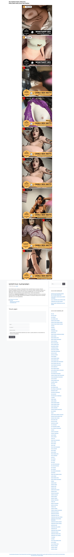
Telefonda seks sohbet (55, 526)
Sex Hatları (53, 458)
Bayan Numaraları (54, 342)
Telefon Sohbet (54, 508)
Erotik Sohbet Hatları (55, 404)
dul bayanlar (53, 394)
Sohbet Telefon (54, 498)
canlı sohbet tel (54, 366)
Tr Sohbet (53, 537)
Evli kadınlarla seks (13, 302)
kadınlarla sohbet (54, 423)
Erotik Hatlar (53, 399)
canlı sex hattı (54, 353)
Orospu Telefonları (54, 433)
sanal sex (53, 438)
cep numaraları (54, 371)
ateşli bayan (53, 332)
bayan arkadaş (54, 341)
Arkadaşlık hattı (54, 330)
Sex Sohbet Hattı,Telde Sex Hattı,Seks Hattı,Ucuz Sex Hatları (19, 2)
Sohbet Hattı (53, 487)
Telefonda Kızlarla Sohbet (56, 523)
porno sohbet (53, 436)
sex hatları (53, 460)
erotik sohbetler (54, 407)
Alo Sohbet (53, 317)
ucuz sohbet (53, 542)
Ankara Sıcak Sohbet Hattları (57, 323)
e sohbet (53, 397)
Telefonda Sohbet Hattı (56, 533)
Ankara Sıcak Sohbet (55, 320)
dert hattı (53, 383)
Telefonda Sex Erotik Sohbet (57, 301)
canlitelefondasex (54, 347)
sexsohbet (53, 472)
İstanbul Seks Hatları (55, 417)
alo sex (52, 313)
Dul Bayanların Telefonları (56, 395)
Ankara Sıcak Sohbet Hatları (56, 322)
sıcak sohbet (53, 476)
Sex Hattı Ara (50, 554)
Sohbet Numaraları (55, 493)
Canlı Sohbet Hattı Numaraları (57, 361)
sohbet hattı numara (55, 489)
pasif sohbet (53, 435)
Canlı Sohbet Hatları (55, 358)
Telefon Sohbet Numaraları (56, 510)
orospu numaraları (54, 431)
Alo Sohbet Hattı (54, 318)
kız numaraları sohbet (55, 426)
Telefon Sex (53, 506)
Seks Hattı (53, 445)
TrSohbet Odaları (40, 555)
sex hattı (11, 300)
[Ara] (63, 284)
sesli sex (53, 457)
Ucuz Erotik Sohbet (61, 554)
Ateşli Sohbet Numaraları (56, 339)
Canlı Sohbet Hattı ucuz (56, 363)
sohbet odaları (54, 496)
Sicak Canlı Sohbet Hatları (56, 474)
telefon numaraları (54, 503)
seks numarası (54, 448)
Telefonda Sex (54, 528)
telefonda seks (54, 525)
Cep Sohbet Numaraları (56, 373)
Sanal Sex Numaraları (55, 440)
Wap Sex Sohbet (54, 545)
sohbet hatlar (53, 482)
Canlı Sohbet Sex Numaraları (31, 554)
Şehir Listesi (53, 441)
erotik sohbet (53, 400)
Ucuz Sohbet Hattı (55, 543)
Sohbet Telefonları (54, 499)
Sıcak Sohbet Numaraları (56, 479)
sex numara (53, 467)
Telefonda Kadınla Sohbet (56, 521)
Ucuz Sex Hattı (44, 554)
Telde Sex (53, 501)
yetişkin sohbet (54, 549)
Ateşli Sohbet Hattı (55, 337)
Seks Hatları (53, 443)
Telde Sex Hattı (39, 554)
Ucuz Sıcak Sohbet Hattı (56, 540)
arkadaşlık (53, 329)
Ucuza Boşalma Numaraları (14, 554)
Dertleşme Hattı (54, 390)
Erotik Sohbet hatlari (55, 402)
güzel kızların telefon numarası (57, 414)
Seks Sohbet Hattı (54, 453)
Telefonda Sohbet (54, 531)
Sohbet (52, 481)
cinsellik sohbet (54, 382)
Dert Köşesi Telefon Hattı (56, 388)
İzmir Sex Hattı (54, 421)
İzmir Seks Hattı (54, 419)
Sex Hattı (53, 462)
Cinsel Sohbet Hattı (55, 380)
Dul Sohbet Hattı (34, 555)
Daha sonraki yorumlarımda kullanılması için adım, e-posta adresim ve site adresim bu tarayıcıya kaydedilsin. (27, 333)
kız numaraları (54, 424)
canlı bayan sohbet (55, 349)
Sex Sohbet (53, 469)
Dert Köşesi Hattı (54, 387)
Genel (52, 412)
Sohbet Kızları (54, 491)
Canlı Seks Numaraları (55, 351)
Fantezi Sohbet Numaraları (56, 409)
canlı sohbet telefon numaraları (57, 370)
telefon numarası (54, 505)
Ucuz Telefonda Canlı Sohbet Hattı (58, 299)
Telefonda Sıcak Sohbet (56, 530)
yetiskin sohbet (54, 547)
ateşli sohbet (53, 335)
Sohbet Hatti (53, 486)
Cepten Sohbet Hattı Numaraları (57, 375)
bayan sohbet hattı (55, 344)
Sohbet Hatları (54, 484)
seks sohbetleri (54, 455)
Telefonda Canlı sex (55, 515)
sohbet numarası (54, 494)
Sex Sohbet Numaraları (55, 470)
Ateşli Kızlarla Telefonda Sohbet (57, 334)
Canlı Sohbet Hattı (54, 359)
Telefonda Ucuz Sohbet (14, 299)
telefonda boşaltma (55, 513)
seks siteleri (53, 450)
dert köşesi (53, 385)
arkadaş (52, 325)
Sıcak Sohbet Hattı (55, 477)
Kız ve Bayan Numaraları (56, 428)
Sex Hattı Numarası (55, 465)
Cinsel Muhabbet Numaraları (57, 376)
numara (52, 429)
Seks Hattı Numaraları (55, 446)
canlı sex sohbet (54, 354)
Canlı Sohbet (53, 356)
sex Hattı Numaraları (55, 464)
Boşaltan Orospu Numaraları (14, 301)
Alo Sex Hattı (53, 315)
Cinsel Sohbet (54, 378)
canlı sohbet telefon (55, 368)
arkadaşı (53, 327)
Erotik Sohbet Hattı (55, 405)
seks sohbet (53, 452)
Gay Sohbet (53, 411)
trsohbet (53, 538)
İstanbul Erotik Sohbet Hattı (56, 416)
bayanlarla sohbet (54, 346)
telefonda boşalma (55, 511)
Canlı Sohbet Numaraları (56, 364)
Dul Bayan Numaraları (55, 392)
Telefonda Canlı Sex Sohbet (56, 517)
